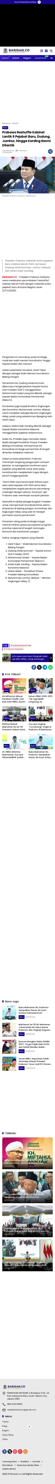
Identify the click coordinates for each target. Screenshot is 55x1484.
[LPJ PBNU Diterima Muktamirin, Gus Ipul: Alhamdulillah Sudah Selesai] (14, 741)
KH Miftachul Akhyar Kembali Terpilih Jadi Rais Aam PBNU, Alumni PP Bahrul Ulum (14, 699)
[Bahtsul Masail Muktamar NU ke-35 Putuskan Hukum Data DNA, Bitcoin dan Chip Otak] (14, 713)
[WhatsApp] (50, 667)
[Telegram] (44, 667)
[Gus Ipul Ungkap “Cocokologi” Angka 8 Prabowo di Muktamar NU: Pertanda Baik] (41, 713)
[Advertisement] (27, 91)
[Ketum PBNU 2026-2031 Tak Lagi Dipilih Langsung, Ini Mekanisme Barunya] (41, 685)
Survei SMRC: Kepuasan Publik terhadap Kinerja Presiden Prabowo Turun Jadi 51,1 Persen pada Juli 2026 (34, 1062)
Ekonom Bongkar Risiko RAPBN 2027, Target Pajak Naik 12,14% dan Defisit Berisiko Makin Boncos (34, 1045)
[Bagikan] (50, 151)
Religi (4, 1426)
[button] (41, 51)
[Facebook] (33, 667)
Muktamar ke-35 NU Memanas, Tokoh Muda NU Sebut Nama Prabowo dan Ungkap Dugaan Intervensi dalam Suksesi (34, 1028)
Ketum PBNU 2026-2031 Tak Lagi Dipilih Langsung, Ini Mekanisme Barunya (40, 699)
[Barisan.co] (16, 50)
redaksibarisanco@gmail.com (21, 1409)
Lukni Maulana (8, 150)
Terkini (5, 1421)
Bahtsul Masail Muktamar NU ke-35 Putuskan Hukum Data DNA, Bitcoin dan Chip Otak (13, 727)
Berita (5, 127)
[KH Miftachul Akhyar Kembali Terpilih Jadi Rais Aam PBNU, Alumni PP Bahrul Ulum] (14, 685)
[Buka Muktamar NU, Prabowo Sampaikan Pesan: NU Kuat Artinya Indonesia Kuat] (41, 741)
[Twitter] (39, 667)
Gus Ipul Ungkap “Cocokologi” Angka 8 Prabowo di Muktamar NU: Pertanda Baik (40, 727)
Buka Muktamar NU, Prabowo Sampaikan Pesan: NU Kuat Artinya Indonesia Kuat (40, 755)
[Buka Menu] (46, 51)
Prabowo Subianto (14, 649)
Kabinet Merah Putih (22, 645)
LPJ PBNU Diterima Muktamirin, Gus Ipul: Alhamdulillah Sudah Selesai (12, 755)
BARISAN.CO (9, 277)
